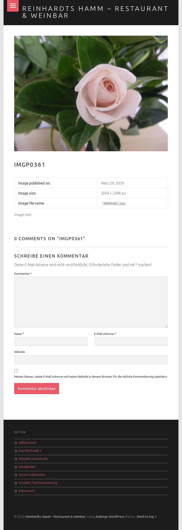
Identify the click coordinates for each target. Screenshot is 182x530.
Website (19, 351)
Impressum (27, 491)
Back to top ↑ (147, 516)
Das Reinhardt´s (30, 450)
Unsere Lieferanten (32, 475)
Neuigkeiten (27, 467)
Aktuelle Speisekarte (33, 458)
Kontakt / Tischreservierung (38, 483)
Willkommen (28, 442)
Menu (13, 6)
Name (19, 333)
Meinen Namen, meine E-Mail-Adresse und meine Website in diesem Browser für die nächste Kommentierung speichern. (91, 376)
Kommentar (23, 273)
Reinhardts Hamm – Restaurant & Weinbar (95, 12)
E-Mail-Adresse (105, 333)
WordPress (117, 516)
